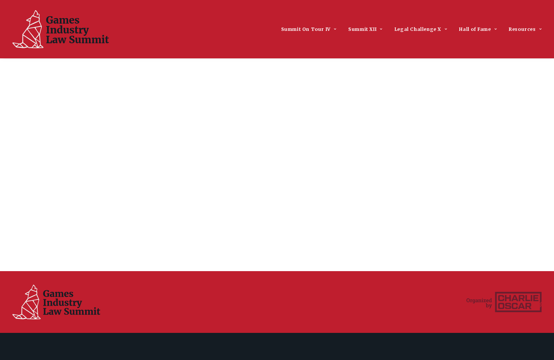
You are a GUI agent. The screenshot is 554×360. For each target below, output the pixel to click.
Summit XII (362, 29)
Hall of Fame (475, 29)
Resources (522, 29)
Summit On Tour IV (306, 29)
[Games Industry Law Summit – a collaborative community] (60, 29)
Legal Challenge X (418, 29)
